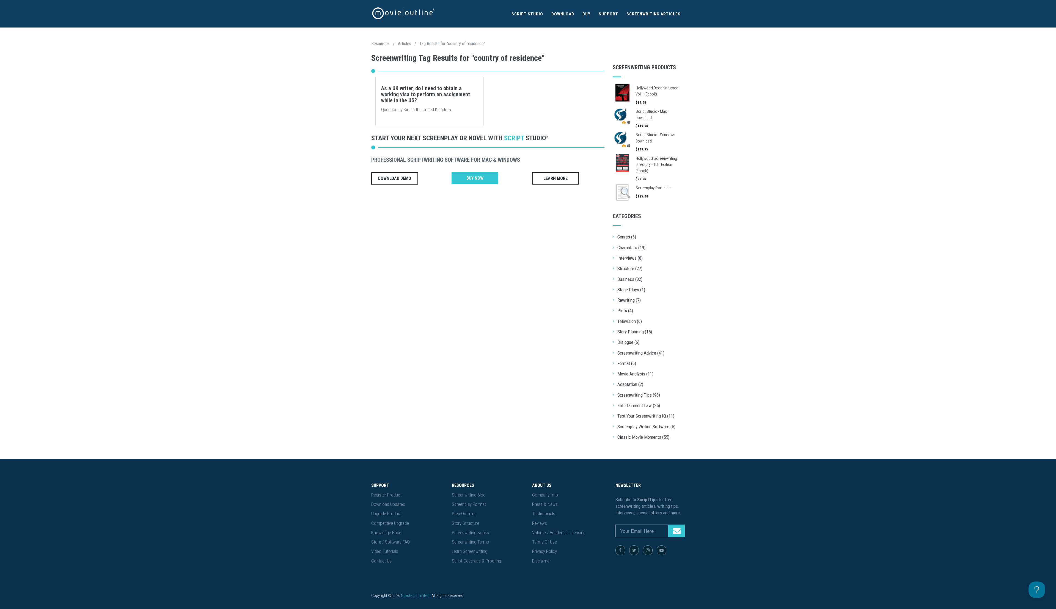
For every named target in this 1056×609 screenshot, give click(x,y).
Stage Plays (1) (631, 289)
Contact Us (381, 561)
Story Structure (465, 523)
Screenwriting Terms (470, 542)
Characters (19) (631, 247)
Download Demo (394, 178)
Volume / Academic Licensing (558, 532)
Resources (380, 43)
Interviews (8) (630, 258)
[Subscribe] (676, 531)
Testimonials (543, 513)
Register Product (386, 495)
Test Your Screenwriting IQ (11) (645, 416)
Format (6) (626, 363)
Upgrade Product (386, 513)
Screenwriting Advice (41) (640, 353)
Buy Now (474, 178)
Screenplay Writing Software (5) (646, 426)
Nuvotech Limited (415, 595)
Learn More (555, 178)
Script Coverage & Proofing (476, 561)
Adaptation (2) (630, 384)
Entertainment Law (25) (638, 405)
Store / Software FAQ (390, 542)
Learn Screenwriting (469, 551)
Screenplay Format (469, 504)
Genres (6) (626, 237)
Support (608, 14)
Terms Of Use (544, 542)
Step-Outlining (464, 513)
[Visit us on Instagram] (648, 550)
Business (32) (629, 279)
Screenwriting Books (470, 532)
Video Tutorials (384, 551)
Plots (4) (625, 310)
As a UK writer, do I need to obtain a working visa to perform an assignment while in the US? (425, 94)
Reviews (539, 523)
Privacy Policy (544, 551)
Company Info (545, 495)
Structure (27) (629, 268)
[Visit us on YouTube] (661, 550)
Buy (586, 14)
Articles (404, 43)
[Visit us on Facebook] (620, 550)
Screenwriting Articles (653, 14)
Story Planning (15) (634, 331)
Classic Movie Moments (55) (643, 437)
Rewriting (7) (629, 300)
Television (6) (629, 321)
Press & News (545, 504)
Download (562, 14)
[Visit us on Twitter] (634, 550)
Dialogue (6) (628, 342)
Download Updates (388, 504)
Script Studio (527, 14)
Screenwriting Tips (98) (638, 395)
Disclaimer (541, 561)
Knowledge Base (386, 532)
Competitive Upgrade (390, 523)
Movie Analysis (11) (635, 374)
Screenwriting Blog (468, 495)
